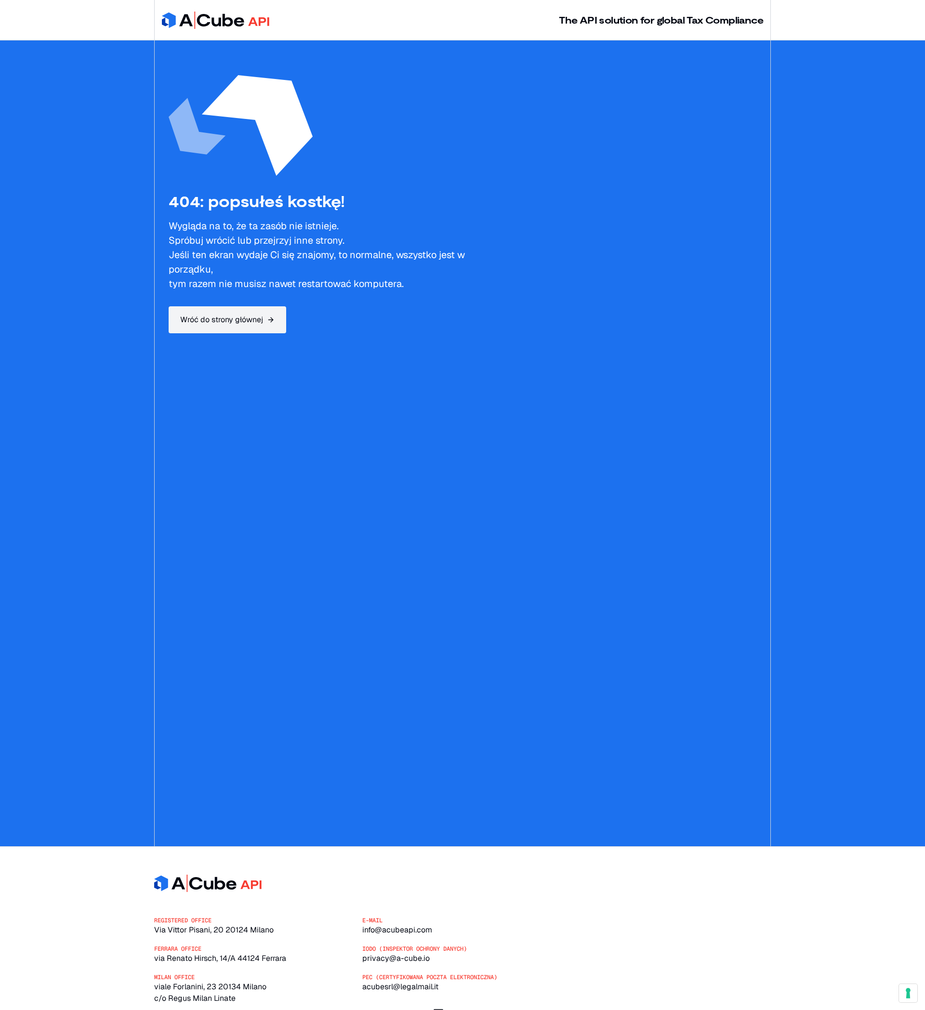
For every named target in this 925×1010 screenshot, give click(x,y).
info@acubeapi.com (397, 930)
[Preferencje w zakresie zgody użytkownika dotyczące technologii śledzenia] (908, 993)
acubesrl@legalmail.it (400, 987)
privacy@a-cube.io (396, 958)
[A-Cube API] (215, 20)
